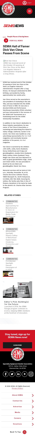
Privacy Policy (17, 388)
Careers (17, 418)
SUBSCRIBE (17, 345)
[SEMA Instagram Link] (30, 374)
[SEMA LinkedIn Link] (17, 374)
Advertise (17, 407)
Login (29, 3)
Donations (17, 424)
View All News (16, 41)
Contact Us (17, 401)
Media (17, 412)
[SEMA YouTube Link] (24, 374)
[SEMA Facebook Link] (5, 374)
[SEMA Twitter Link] (11, 374)
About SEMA (17, 395)
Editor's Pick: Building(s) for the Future (16, 303)
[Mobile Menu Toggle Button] (29, 11)
